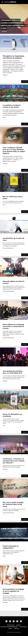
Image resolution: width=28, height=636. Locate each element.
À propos (16, 628)
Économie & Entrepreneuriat (9, 626)
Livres (10, 628)
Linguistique (23, 626)
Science (18, 625)
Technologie (10, 625)
